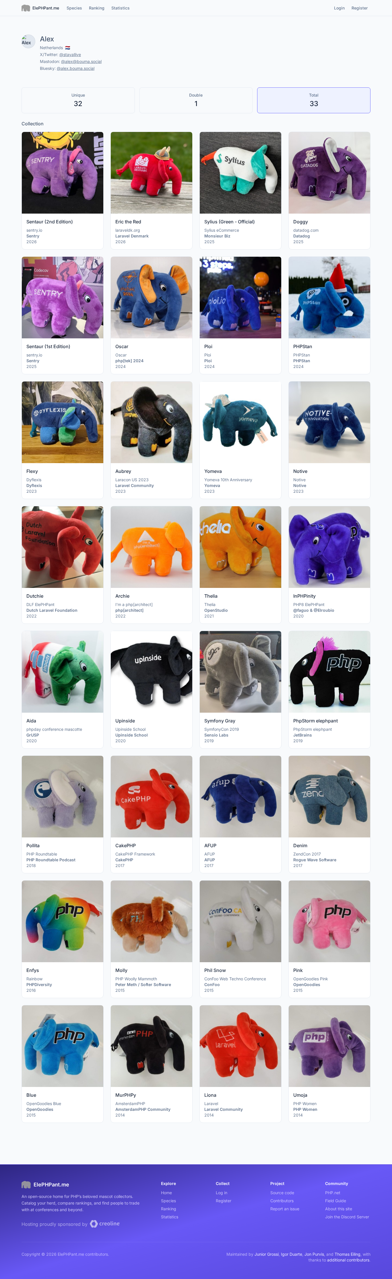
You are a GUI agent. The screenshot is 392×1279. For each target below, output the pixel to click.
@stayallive (70, 54)
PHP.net (332, 1192)
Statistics (169, 1216)
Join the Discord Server (347, 1216)
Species (168, 1200)
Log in (221, 1192)
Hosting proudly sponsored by (55, 1224)
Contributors (282, 1200)
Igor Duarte (291, 1254)
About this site (338, 1208)
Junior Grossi (267, 1254)
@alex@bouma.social (81, 61)
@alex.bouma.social (75, 68)
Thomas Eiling (347, 1254)
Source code (282, 1192)
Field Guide (335, 1200)
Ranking (168, 1208)
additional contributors (348, 1259)
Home (166, 1192)
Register (223, 1200)
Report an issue (284, 1208)
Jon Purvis (314, 1254)
